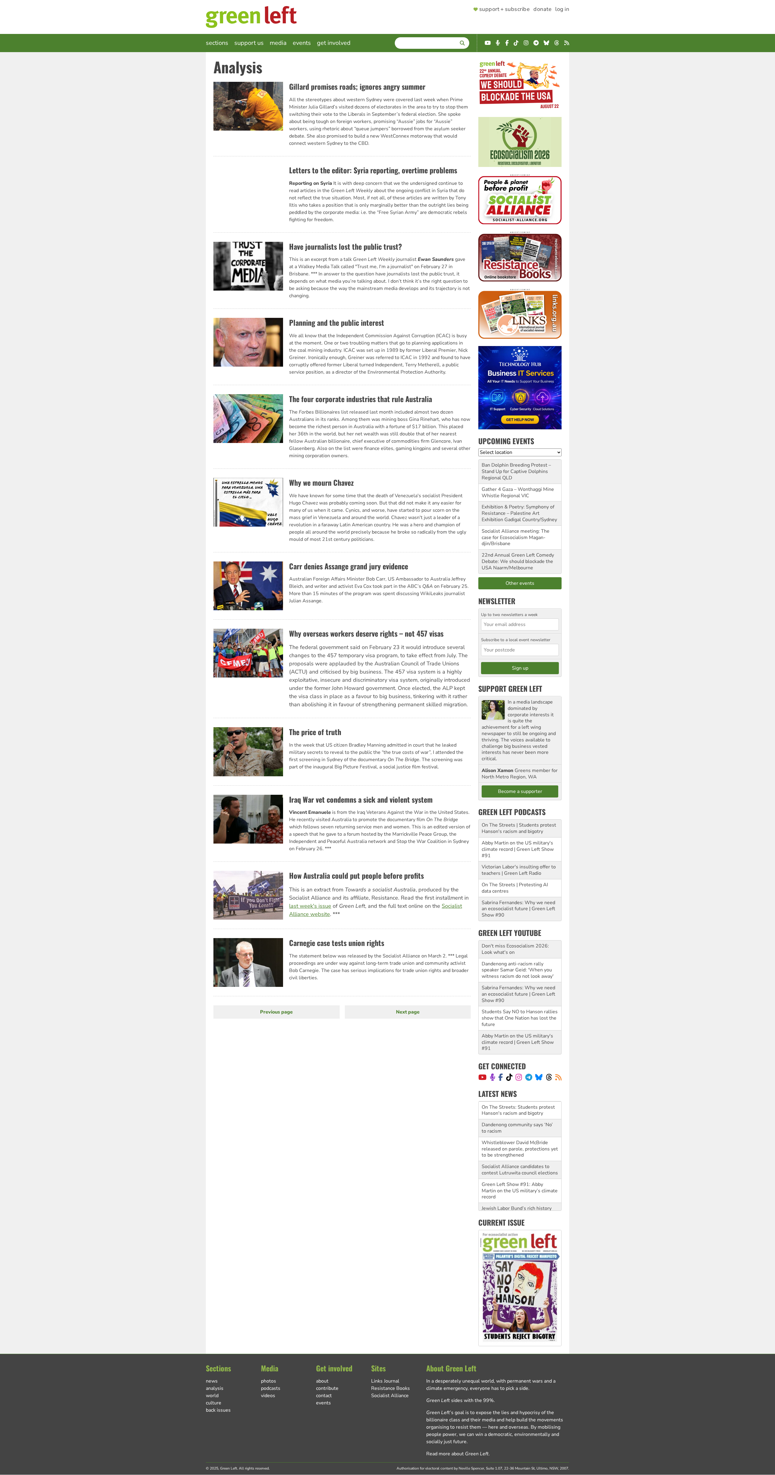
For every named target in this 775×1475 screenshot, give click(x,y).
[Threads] (549, 1077)
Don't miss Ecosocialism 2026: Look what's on (515, 949)
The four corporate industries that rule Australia (360, 398)
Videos (268, 1395)
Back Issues (218, 1410)
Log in (562, 9)
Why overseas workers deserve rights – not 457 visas (366, 633)
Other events (520, 583)
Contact (324, 1395)
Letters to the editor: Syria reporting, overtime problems (373, 170)
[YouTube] (482, 1077)
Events (302, 43)
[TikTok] (509, 1077)
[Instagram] (519, 1077)
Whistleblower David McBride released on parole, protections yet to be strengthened (520, 1131)
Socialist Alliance (390, 1395)
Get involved (334, 43)
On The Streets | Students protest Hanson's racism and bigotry (519, 828)
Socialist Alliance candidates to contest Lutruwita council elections (520, 1151)
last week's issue (310, 906)
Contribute (327, 1388)
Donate (542, 9)
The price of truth (315, 731)
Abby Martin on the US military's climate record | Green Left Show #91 (518, 849)
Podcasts (270, 1388)
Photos (268, 1381)
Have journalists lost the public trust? (345, 246)
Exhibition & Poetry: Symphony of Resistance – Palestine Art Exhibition (518, 513)
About (322, 1381)
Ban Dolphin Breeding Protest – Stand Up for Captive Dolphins (516, 468)
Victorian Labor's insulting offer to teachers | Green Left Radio (519, 870)
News (212, 1381)
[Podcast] (492, 1077)
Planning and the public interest (336, 322)
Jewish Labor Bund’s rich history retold (517, 1193)
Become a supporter (520, 791)
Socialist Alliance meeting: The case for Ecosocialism (515, 534)
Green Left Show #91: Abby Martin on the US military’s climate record (520, 1173)
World (212, 1395)
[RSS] (558, 1077)
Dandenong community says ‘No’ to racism (517, 1110)
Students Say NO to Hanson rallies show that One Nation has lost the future (520, 1018)
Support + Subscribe (504, 9)
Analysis (214, 1388)
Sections (217, 43)
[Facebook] (500, 1077)
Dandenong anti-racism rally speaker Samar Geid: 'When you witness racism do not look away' (518, 970)
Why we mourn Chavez (321, 482)
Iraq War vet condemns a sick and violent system (361, 799)
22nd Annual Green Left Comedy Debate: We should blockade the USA (518, 561)
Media (278, 43)
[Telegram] (528, 1077)
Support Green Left (510, 688)
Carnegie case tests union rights (336, 942)
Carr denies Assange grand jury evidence (348, 566)
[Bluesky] (538, 1077)
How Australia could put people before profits (356, 875)
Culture (213, 1403)
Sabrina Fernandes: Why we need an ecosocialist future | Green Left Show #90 (518, 909)
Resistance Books (390, 1388)
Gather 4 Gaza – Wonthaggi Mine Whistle (518, 492)
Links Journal (385, 1381)
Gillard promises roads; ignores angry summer (357, 86)
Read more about (457, 1453)
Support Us (249, 43)
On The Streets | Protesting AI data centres (515, 887)
